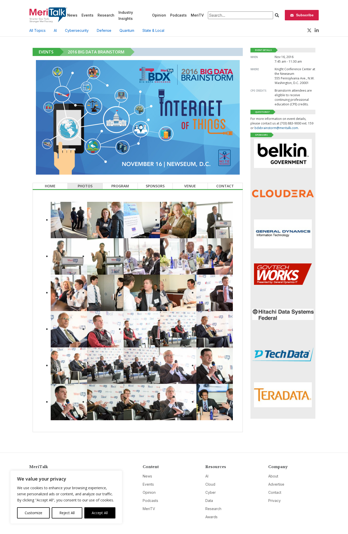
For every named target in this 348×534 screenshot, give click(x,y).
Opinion (159, 15)
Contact (225, 186)
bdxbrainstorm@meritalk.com (276, 128)
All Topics (37, 30)
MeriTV (197, 15)
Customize (33, 512)
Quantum (126, 30)
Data (209, 500)
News (72, 15)
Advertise (276, 484)
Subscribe (305, 15)
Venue (190, 186)
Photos (85, 186)
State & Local (153, 30)
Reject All (67, 512)
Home (50, 186)
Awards (211, 517)
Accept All (100, 512)
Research (106, 15)
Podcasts (178, 15)
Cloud (210, 484)
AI (55, 30)
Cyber (210, 492)
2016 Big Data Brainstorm (96, 52)
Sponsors (155, 186)
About (273, 476)
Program (120, 186)
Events (87, 15)
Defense (104, 30)
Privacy (274, 500)
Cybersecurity (77, 30)
